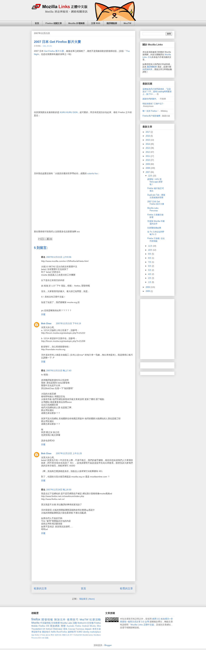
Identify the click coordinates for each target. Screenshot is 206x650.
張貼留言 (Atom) (87, 599)
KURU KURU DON (69, 112)
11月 (150, 246)
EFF (71, 635)
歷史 (52, 635)
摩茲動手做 (36, 632)
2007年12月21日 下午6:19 (68, 323)
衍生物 (90, 623)
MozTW (127, 23)
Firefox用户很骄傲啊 (151, 116)
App (32, 635)
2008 (148, 168)
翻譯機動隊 (112, 23)
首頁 (37, 23)
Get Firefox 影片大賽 (54, 51)
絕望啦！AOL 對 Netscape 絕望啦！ (154, 181)
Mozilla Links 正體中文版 (142, 624)
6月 (150, 266)
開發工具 (65, 635)
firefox (35, 619)
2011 (148, 156)
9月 (150, 254)
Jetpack (88, 629)
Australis (70, 626)
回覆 (43, 314)
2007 (148, 172)
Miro (99, 626)
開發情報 (47, 619)
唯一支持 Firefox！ (151, 111)
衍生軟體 (55, 623)
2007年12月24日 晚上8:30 (58, 489)
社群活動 (95, 619)
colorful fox (92, 173)
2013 (148, 148)
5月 (150, 270)
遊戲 (46, 638)
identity (86, 632)
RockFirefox (62, 632)
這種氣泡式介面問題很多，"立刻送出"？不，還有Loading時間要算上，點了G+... (157, 91)
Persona (34, 638)
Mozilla (49, 46)
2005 (148, 291)
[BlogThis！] (42, 238)
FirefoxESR (77, 635)
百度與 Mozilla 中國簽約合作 (156, 222)
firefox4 (49, 629)
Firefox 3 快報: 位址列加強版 (156, 239)
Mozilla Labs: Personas (153, 209)
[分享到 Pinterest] (50, 238)
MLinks (93, 626)
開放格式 (46, 632)
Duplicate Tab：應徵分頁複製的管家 (156, 196)
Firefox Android (82, 626)
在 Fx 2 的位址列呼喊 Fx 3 (155, 233)
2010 (148, 160)
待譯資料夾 (147, 69)
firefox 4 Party (40, 635)
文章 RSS (95, 23)
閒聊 (63, 626)
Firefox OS (44, 626)
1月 (150, 282)
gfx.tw (48, 635)
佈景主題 (96, 629)
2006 (148, 287)
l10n (39, 638)
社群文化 (58, 635)
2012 (148, 152)
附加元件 (60, 619)
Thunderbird (36, 629)
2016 (148, 136)
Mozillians (97, 635)
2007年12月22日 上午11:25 (69, 453)
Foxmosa (80, 629)
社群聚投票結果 (154, 228)
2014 (148, 144)
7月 (150, 262)
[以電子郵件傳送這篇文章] (39, 238)
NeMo (53, 632)
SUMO (79, 632)
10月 (150, 250)
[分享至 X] (45, 238)
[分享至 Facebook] (48, 238)
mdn (43, 638)
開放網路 (55, 626)
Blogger (108, 645)
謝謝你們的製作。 (150, 99)
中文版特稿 (45, 623)
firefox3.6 (82, 623)
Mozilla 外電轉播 (76, 23)
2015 (148, 140)
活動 (44, 46)
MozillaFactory (87, 635)
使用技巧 (73, 619)
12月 (150, 176)
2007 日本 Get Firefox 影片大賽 (57, 42)
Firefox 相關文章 (54, 23)
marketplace (95, 632)
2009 (148, 164)
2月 (150, 278)
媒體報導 (72, 632)
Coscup (71, 629)
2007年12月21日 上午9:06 (58, 257)
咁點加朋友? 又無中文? (153, 103)
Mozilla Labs (66, 623)
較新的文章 (40, 588)
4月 (150, 274)
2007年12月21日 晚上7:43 (58, 370)
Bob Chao (46, 323)
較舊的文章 (126, 588)
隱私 (65, 629)
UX (43, 629)
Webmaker (57, 629)
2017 (148, 132)
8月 (150, 258)
